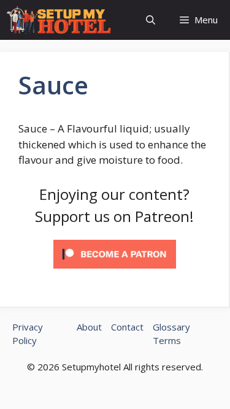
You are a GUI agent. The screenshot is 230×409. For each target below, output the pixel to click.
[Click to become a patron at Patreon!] (114, 271)
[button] (150, 20)
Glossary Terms (171, 334)
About (89, 327)
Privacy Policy (27, 334)
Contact (127, 327)
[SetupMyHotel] (58, 20)
